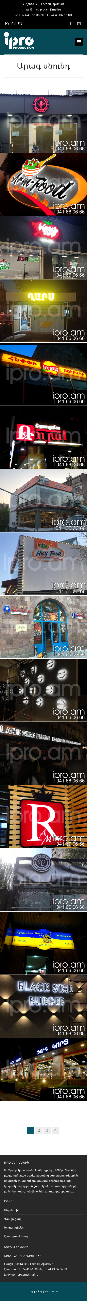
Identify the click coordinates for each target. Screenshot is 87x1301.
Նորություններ (13, 1227)
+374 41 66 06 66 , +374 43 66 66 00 (45, 15)
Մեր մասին (11, 1210)
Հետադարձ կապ (16, 1236)
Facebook (71, 24)
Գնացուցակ (12, 1219)
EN (20, 23)
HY (7, 23)
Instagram (79, 24)
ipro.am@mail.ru (27, 1274)
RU (13, 23)
